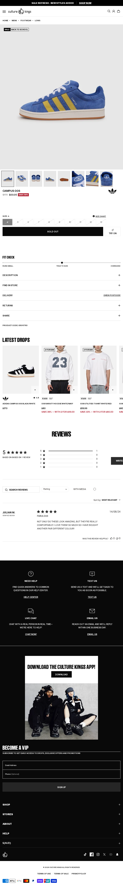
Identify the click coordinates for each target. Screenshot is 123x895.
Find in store (10, 285)
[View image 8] (106, 179)
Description (10, 275)
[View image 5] (64, 179)
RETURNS (8, 305)
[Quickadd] (35, 390)
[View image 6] (78, 179)
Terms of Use (44, 873)
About (7, 824)
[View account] (114, 11)
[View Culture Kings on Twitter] (104, 854)
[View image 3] (36, 179)
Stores (8, 814)
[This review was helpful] (111, 538)
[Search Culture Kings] (109, 11)
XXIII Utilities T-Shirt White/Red (96, 403)
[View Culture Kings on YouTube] (111, 854)
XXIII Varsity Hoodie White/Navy (57, 403)
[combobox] (55, 489)
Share (6, 315)
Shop (6, 804)
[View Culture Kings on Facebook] (91, 854)
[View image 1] (7, 179)
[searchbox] (23, 489)
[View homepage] (19, 11)
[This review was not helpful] (117, 538)
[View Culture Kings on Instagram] (98, 854)
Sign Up (61, 787)
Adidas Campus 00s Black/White (19, 403)
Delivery (61, 295)
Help (6, 833)
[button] (118, 11)
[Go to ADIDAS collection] (112, 191)
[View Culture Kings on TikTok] (85, 854)
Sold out (52, 231)
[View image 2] (22, 179)
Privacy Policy (79, 873)
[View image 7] (92, 179)
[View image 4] (50, 179)
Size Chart (100, 216)
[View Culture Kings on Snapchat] (117, 854)
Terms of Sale (61, 873)
